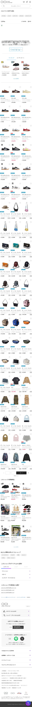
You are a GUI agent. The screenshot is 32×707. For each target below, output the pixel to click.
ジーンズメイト (5, 554)
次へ (21, 472)
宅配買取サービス (5, 687)
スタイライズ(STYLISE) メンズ (7, 590)
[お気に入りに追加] (9, 484)
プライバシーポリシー (12, 670)
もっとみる (16, 78)
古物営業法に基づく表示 (7, 680)
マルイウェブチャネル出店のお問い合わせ (10, 685)
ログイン (28, 606)
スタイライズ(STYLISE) (21, 597)
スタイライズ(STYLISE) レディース (8, 587)
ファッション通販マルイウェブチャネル (8, 597)
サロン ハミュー (11, 557)
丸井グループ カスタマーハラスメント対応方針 (11, 675)
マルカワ (12, 554)
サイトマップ (24, 685)
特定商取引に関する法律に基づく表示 (18, 678)
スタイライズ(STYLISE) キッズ (7, 592)
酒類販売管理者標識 (18, 680)
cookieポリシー (5, 678)
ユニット (23, 554)
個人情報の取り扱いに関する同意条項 (9, 673)
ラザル (3, 557)
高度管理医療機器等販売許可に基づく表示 (10, 683)
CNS (18, 554)
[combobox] (16, 5)
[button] (4, 16)
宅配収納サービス (15, 687)
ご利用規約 (4, 670)
